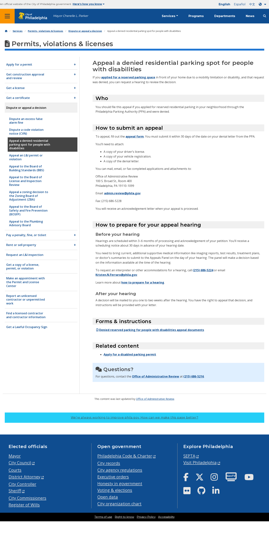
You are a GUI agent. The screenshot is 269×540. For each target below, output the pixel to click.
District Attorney (24, 477)
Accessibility (166, 517)
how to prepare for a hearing (142, 282)
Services (168, 16)
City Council (20, 462)
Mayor (15, 456)
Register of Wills (24, 505)
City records (108, 463)
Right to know (124, 517)
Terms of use (103, 517)
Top (260, 511)
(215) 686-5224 (203, 270)
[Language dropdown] (263, 4)
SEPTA (189, 456)
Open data (107, 497)
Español (240, 4)
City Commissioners (27, 498)
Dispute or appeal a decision (85, 31)
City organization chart (119, 503)
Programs (196, 16)
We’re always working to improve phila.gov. (134, 417)
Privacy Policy (146, 517)
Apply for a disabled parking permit (130, 354)
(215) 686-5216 (193, 376)
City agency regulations (119, 470)
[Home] (6, 31)
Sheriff (15, 490)
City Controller (22, 484)
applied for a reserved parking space (128, 77)
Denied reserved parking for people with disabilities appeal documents (151, 330)
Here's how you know (87, 4)
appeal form (135, 136)
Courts (15, 470)
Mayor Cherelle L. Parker (70, 16)
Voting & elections (114, 490)
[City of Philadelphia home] (33, 16)
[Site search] (264, 16)
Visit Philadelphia (200, 462)
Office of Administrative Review (155, 376)
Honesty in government (119, 483)
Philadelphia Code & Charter (124, 456)
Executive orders (113, 477)
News (250, 16)
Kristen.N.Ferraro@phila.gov (116, 275)
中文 (252, 4)
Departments (224, 16)
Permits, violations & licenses (45, 31)
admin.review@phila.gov (122, 193)
